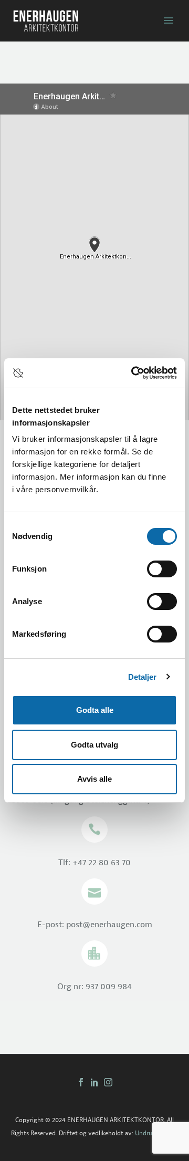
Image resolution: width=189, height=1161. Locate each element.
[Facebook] (81, 1082)
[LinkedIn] (94, 1082)
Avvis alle (94, 778)
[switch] (162, 569)
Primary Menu (168, 20)
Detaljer (142, 676)
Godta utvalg (94, 744)
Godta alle (94, 710)
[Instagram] (108, 1082)
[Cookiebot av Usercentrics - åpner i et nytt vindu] (133, 373)
